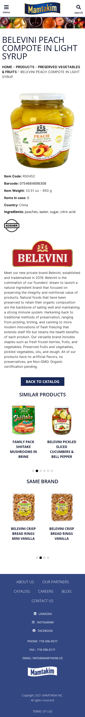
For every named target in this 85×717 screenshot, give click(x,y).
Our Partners (55, 581)
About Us (25, 581)
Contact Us (42, 600)
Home (7, 67)
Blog (66, 591)
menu (6, 12)
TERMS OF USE (42, 711)
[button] (78, 7)
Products (25, 67)
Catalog (22, 591)
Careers (45, 591)
